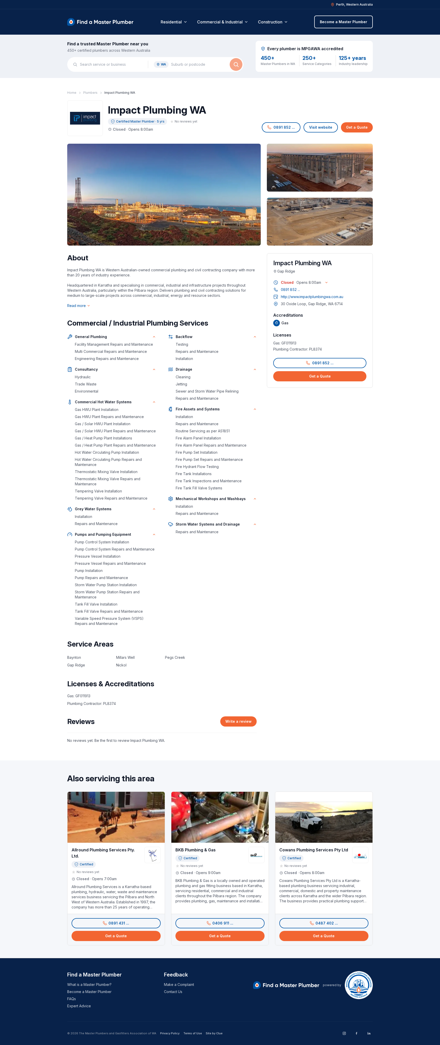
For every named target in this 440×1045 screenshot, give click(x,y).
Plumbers (90, 93)
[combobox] (111, 64)
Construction (270, 21)
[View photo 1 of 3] (164, 195)
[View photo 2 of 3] (320, 168)
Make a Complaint (179, 984)
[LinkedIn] (369, 1033)
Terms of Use (192, 1033)
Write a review (238, 721)
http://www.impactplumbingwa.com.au (312, 296)
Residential (171, 21)
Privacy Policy (170, 1033)
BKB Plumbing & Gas (195, 849)
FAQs (71, 999)
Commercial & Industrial (220, 21)
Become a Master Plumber (343, 22)
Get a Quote (357, 127)
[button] (281, 127)
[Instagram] (344, 1033)
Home (71, 93)
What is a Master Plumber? (89, 984)
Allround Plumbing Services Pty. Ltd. (103, 853)
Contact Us (173, 991)
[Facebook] (356, 1033)
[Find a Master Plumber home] (100, 22)
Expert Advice (79, 1006)
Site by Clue (214, 1033)
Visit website (320, 127)
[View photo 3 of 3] (320, 222)
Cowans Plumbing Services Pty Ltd (313, 849)
